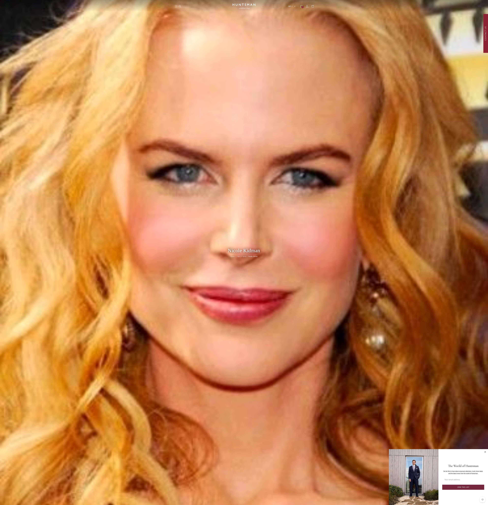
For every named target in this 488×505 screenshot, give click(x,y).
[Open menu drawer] (176, 6)
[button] (180, 6)
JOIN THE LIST (463, 487)
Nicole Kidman (253, 256)
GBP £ (290, 6)
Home (232, 256)
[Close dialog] (485, 451)
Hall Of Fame (241, 256)
